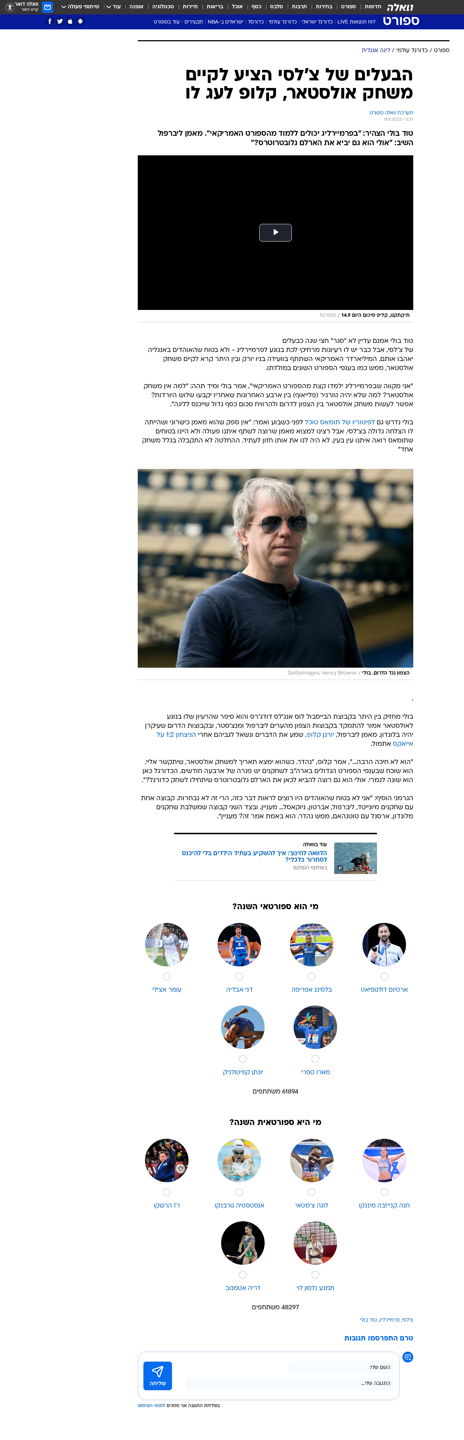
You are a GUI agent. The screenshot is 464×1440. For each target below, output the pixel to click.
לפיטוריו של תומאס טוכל (340, 422)
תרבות (299, 7)
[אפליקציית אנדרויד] (80, 21)
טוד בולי (368, 1320)
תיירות (190, 7)
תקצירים (194, 22)
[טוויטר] (60, 21)
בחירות (324, 7)
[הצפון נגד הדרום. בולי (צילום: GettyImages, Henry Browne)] (275, 574)
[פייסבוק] (49, 21)
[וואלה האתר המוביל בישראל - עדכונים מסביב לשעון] (400, 7)
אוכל (237, 7)
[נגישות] (9, 7)
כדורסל (256, 22)
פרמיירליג (389, 1320)
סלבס (276, 7)
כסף (256, 7)
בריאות (215, 7)
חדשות (373, 7)
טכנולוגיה (163, 7)
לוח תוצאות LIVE (356, 22)
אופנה (136, 7)
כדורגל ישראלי (317, 22)
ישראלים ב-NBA (225, 22)
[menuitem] (368, 7)
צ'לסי (407, 1320)
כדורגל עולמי (283, 22)
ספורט (348, 7)
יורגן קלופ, (319, 735)
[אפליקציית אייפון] (70, 21)
